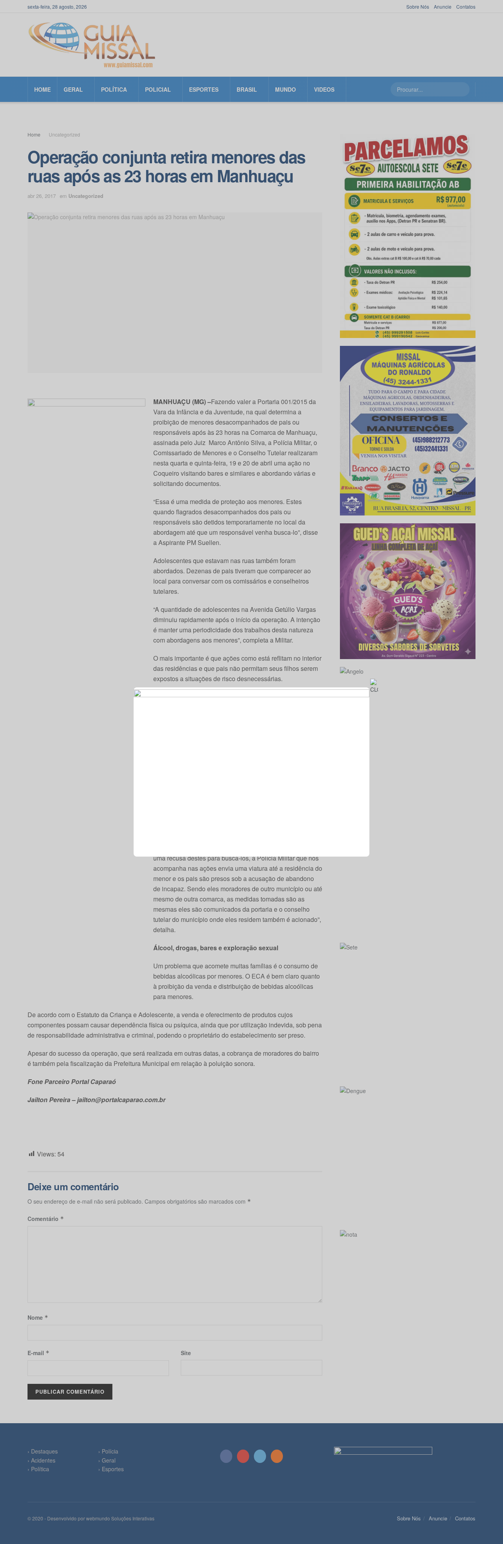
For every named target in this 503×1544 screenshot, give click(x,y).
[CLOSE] (374, 686)
